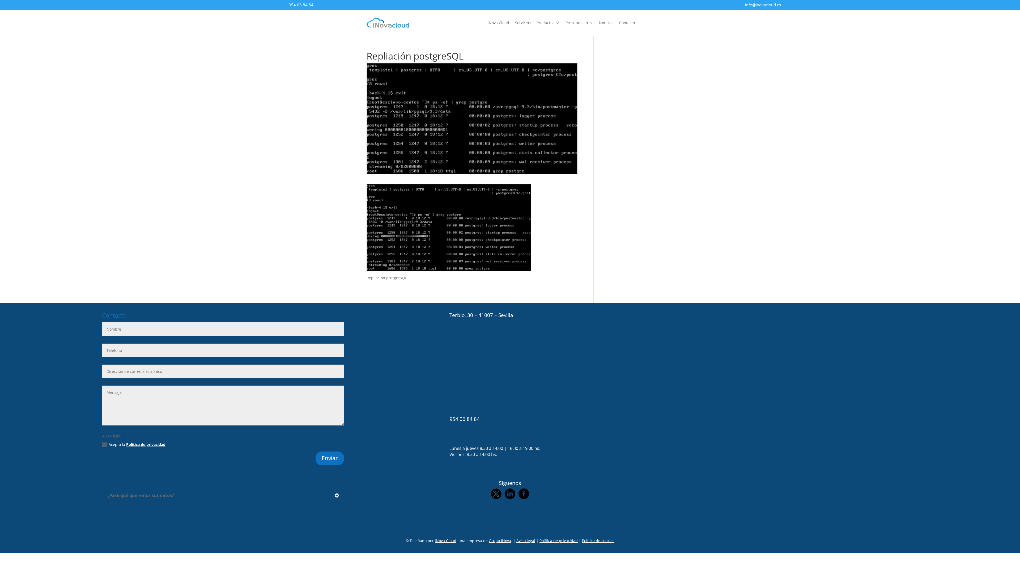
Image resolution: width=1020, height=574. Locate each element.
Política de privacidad (145, 444)
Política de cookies (598, 540)
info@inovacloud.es (763, 4)
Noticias (606, 23)
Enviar (330, 458)
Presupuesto (577, 23)
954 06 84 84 (301, 4)
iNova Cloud (498, 23)
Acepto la (137, 444)
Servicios (523, 23)
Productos (545, 23)
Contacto (627, 23)
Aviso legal (525, 540)
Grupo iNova (500, 540)
